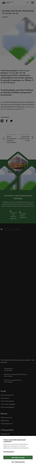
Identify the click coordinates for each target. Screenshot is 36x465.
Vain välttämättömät (18, 462)
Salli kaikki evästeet (17, 457)
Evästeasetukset (8, 451)
